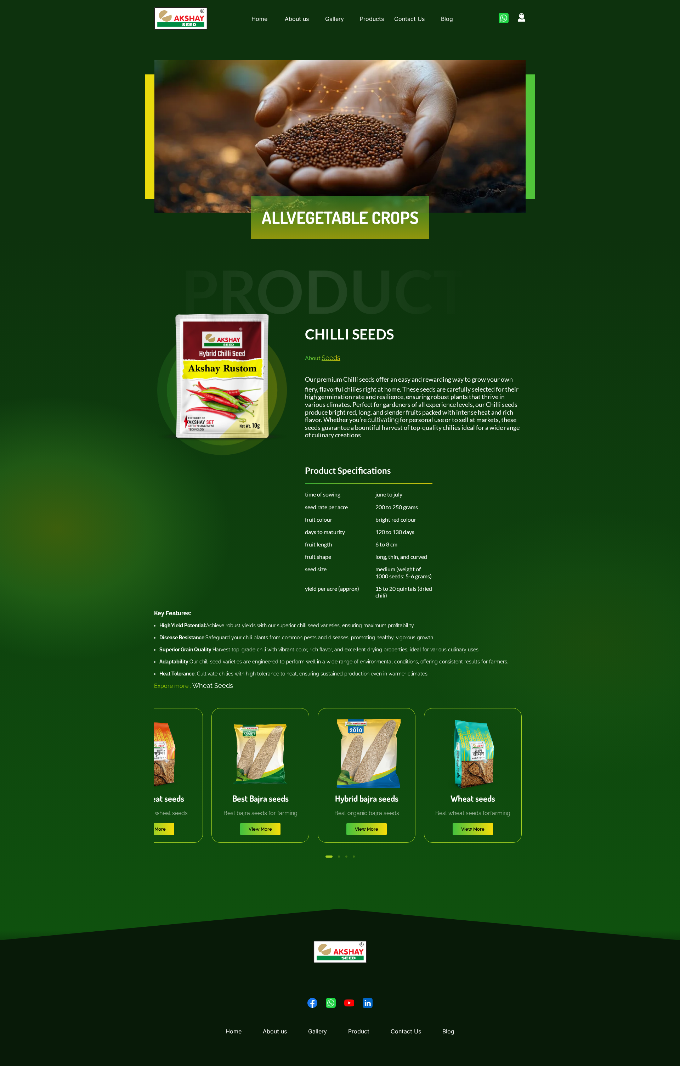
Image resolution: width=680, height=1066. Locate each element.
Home (259, 18)
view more (154, 829)
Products (372, 18)
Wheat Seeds (212, 685)
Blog (447, 18)
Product (358, 1031)
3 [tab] (346, 856)
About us (297, 18)
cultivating (383, 419)
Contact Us (409, 18)
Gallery (334, 18)
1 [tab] (326, 856)
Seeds (331, 357)
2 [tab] (336, 856)
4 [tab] (354, 856)
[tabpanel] (260, 775)
